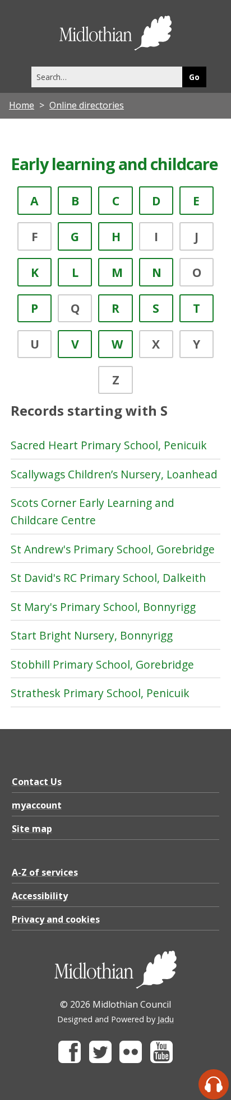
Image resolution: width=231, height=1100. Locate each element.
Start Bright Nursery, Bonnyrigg (92, 635)
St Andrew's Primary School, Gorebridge (113, 549)
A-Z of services (45, 872)
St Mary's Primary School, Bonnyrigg (103, 606)
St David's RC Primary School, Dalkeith (108, 577)
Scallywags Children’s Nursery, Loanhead (114, 474)
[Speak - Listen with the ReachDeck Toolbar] (213, 1084)
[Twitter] (100, 1060)
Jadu (166, 1019)
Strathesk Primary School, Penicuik (100, 693)
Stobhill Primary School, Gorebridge (102, 664)
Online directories (86, 105)
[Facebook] (69, 1060)
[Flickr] (130, 1060)
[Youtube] (161, 1060)
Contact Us (37, 781)
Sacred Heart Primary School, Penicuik (109, 445)
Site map (32, 828)
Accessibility (40, 896)
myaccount (37, 805)
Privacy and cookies (56, 919)
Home (21, 105)
